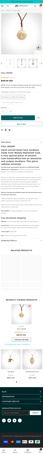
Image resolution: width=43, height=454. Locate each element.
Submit (35, 413)
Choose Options (21, 340)
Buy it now (21, 124)
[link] (11, 286)
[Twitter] (20, 420)
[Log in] (35, 6)
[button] (36, 52)
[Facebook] (2, 130)
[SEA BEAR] (11, 359)
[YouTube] (14, 420)
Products (8, 10)
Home (2, 10)
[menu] (2, 6)
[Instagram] (9, 420)
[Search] (8, 6)
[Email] (9, 130)
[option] (21, 33)
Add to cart (18, 118)
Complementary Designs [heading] (17, 344)
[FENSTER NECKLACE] (32, 359)
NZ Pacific (21, 326)
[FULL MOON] (22, 314)
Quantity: (4, 107)
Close (41, 2)
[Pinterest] (6, 130)
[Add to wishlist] (38, 117)
